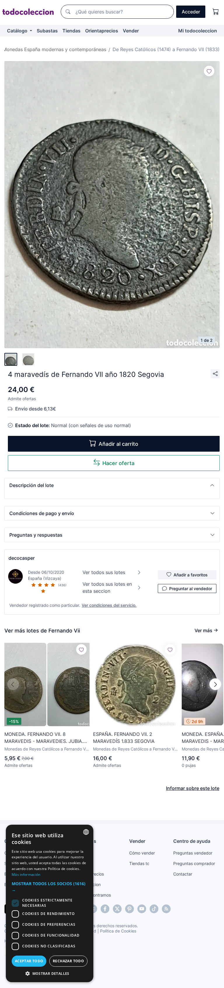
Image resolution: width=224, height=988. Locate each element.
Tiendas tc (139, 863)
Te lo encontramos (93, 894)
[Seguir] (209, 71)
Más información (26, 874)
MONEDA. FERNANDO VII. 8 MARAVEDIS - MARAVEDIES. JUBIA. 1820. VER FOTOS (43, 738)
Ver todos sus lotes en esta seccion (107, 587)
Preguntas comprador (194, 863)
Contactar (182, 873)
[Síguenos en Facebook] (105, 908)
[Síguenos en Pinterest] (129, 908)
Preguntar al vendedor (190, 588)
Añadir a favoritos (191, 574)
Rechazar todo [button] (68, 960)
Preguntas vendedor (192, 852)
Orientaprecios (101, 31)
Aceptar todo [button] (29, 960)
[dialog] (49, 903)
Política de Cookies (118, 930)
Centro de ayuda (191, 841)
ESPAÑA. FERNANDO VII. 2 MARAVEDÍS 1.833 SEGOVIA (124, 737)
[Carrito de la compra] (215, 11)
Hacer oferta (118, 463)
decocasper (21, 558)
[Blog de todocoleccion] (166, 908)
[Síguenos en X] (117, 908)
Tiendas (71, 31)
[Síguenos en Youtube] (141, 908)
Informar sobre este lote (192, 788)
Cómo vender (142, 852)
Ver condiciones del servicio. (109, 605)
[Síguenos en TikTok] (154, 908)
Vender (131, 31)
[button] (112, 485)
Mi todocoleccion (197, 31)
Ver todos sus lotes (104, 572)
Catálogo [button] (18, 31)
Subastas (47, 31)
